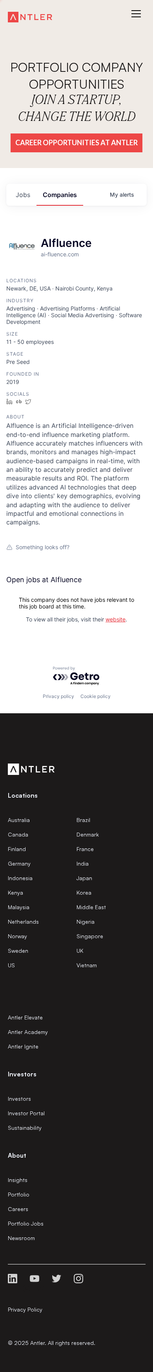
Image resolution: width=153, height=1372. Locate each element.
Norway (17, 936)
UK (79, 950)
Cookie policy (95, 696)
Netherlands (23, 921)
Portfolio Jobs (26, 1223)
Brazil (83, 820)
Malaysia (18, 907)
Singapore (89, 936)
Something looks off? (42, 547)
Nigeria (85, 921)
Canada (18, 834)
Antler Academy (28, 1032)
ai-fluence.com (60, 254)
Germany (19, 863)
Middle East (91, 907)
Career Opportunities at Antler (76, 142)
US (11, 965)
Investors (19, 1098)
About (17, 1155)
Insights (17, 1180)
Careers (18, 1209)
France (85, 849)
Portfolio (18, 1194)
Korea (83, 892)
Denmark (87, 834)
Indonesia (20, 878)
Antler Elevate (25, 1017)
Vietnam (86, 965)
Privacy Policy (25, 1309)
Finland (17, 849)
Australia (19, 820)
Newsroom (21, 1238)
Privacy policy (58, 696)
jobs (23, 195)
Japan (84, 878)
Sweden (18, 950)
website (116, 619)
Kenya (15, 892)
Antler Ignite (23, 1046)
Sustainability (25, 1127)
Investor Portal (26, 1113)
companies (60, 195)
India (82, 863)
